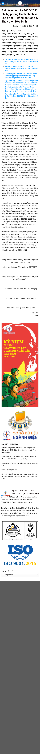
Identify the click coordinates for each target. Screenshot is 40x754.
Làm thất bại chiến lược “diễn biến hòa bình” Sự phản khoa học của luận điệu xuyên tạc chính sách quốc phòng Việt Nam (20, 476)
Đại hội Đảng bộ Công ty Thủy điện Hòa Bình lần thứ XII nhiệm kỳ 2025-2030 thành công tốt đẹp (21, 96)
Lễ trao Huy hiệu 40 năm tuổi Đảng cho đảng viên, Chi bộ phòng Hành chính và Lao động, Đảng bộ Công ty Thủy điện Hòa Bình (21, 76)
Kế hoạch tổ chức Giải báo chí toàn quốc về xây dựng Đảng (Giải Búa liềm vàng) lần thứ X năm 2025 (21, 62)
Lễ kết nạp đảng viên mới (9, 470)
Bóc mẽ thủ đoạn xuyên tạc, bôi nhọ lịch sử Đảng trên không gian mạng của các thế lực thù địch (21, 69)
